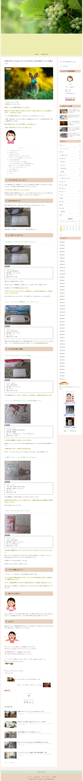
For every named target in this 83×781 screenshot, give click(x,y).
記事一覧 (54, 777)
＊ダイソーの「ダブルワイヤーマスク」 (17, 167)
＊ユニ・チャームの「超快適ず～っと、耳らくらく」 (20, 157)
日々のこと (8, 690)
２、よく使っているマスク (13, 154)
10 (60, 226)
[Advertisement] (41, 43)
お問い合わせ (37, 777)
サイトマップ (29, 777)
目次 (19, 147)
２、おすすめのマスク (12, 152)
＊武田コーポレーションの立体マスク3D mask (19, 165)
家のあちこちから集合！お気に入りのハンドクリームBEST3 (20, 648)
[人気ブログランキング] (9, 663)
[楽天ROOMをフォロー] (27, 702)
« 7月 (60, 234)
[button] (29, 696)
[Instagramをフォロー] (25, 702)
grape (70, 84)
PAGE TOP (42, 772)
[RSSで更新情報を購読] (33, 702)
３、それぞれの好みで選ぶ (13, 159)
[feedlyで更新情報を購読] (30, 702)
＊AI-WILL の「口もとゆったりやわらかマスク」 (19, 156)
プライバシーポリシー (46, 777)
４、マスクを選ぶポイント (13, 169)
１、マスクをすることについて (14, 150)
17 (60, 228)
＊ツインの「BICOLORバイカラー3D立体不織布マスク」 (21, 163)
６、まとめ (9, 173)
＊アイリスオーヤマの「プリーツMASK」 (18, 161)
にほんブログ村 (9, 673)
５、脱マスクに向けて (12, 171)
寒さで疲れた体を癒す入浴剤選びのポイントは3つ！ (18, 653)
